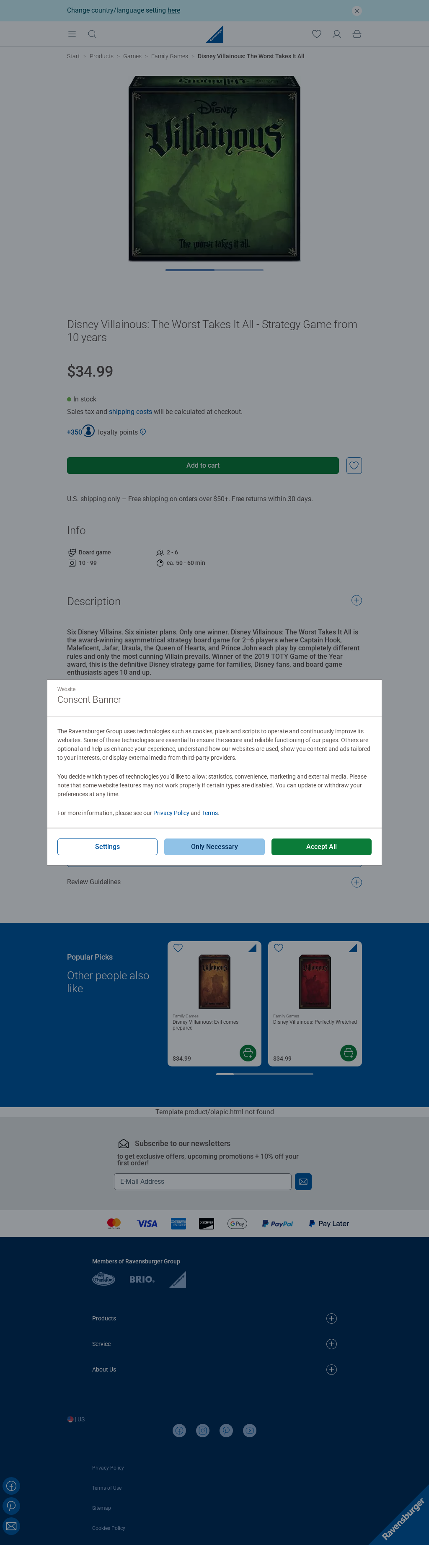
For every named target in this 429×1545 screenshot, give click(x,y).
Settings (107, 847)
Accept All (321, 847)
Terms (210, 813)
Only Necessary (214, 847)
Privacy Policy (171, 813)
